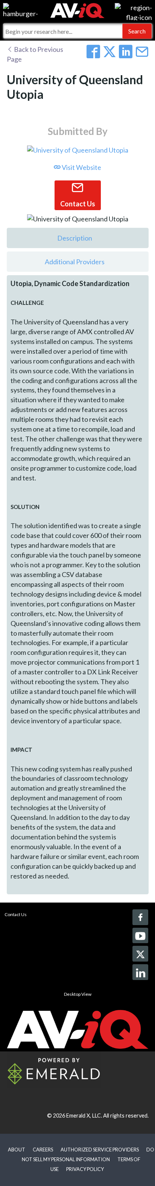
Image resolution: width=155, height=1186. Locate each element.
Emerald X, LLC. (84, 1115)
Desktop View (77, 994)
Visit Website (81, 167)
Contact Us (16, 914)
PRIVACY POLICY (85, 1169)
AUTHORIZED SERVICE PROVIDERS (100, 1150)
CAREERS (43, 1150)
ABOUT (16, 1150)
